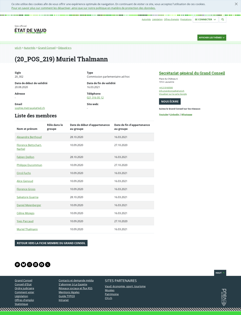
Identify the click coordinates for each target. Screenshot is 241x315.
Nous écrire (170, 101)
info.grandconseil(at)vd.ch (171, 90)
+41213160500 (166, 87)
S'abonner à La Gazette (73, 284)
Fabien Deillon (25, 157)
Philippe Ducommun (29, 165)
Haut (219, 272)
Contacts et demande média (76, 280)
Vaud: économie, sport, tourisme (125, 286)
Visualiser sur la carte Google (173, 94)
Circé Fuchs (24, 173)
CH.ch (108, 298)
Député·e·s (64, 48)
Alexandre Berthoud (29, 137)
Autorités (146, 19)
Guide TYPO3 (67, 296)
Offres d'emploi (171, 19)
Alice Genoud (25, 181)
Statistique (21, 304)
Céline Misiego (25, 213)
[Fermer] (236, 4)
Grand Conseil (47, 48)
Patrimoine (112, 294)
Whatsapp (186, 114)
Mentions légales (69, 292)
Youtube (163, 114)
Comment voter (24, 292)
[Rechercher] (222, 19)
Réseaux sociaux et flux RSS (75, 288)
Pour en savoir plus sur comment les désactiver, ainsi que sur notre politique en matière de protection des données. (83, 8)
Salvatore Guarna (27, 197)
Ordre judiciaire (24, 288)
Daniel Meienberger (29, 205)
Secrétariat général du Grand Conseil (192, 73)
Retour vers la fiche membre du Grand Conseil (51, 243)
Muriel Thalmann (27, 229)
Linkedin (175, 114)
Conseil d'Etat (23, 284)
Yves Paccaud (25, 221)
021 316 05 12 (95, 97)
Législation (157, 19)
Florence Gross (26, 189)
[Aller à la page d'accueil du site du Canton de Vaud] (57, 29)
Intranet (64, 300)
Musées (109, 290)
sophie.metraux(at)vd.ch (30, 108)
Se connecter (204, 19)
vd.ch (18, 48)
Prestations (185, 19)
